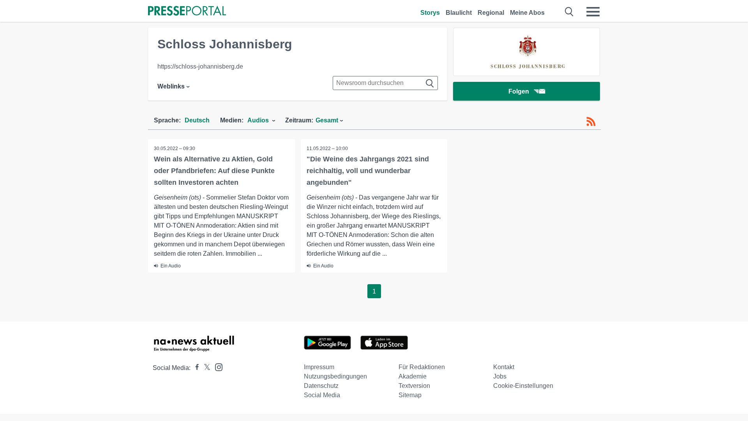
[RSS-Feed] (591, 122)
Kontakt (503, 367)
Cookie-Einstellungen (523, 385)
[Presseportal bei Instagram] (216, 366)
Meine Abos (527, 12)
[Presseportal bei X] (204, 367)
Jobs (499, 376)
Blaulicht (459, 12)
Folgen (518, 91)
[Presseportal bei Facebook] (195, 367)
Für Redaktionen (422, 367)
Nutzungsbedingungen (335, 376)
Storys (430, 12)
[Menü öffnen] (593, 11)
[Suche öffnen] (569, 11)
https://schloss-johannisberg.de (200, 66)
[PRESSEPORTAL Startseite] (187, 11)
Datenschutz (321, 385)
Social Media (322, 395)
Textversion (414, 385)
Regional (491, 12)
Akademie (413, 376)
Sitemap (410, 395)
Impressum (319, 367)
